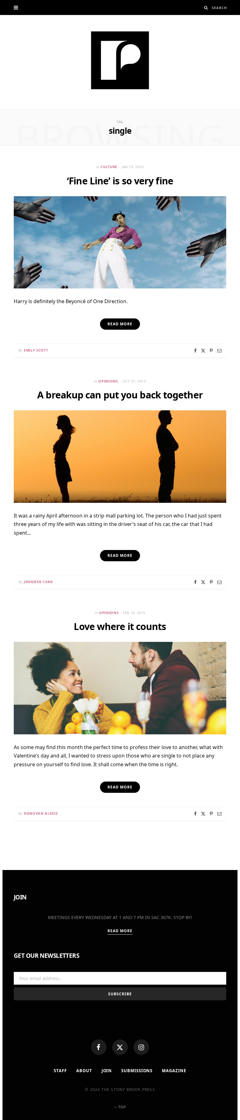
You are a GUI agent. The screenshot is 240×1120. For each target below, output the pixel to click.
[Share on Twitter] (203, 350)
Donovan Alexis (41, 813)
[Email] (219, 350)
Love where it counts (120, 626)
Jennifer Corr (38, 581)
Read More (120, 930)
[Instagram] (141, 1047)
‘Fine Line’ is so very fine (120, 180)
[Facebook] (99, 1047)
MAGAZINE (174, 1070)
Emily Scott (36, 350)
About (84, 1070)
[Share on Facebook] (195, 350)
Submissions (136, 1070)
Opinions (108, 381)
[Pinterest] (211, 350)
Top (121, 1107)
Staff (60, 1070)
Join (107, 1070)
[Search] (206, 8)
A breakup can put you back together (120, 394)
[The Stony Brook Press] (120, 60)
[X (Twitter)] (120, 1047)
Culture (109, 166)
